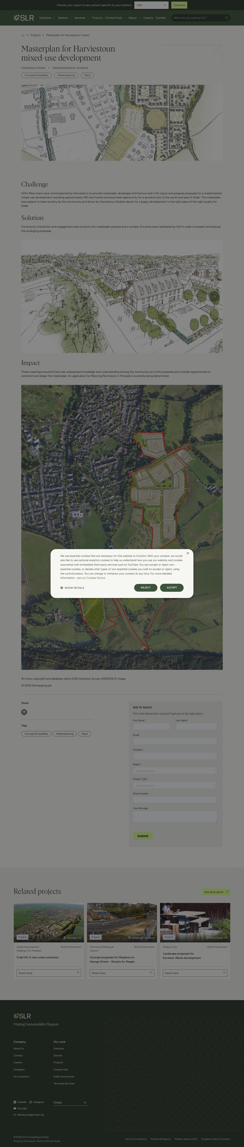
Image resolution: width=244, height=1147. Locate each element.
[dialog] (122, 573)
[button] (72, 588)
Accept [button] (172, 587)
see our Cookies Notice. (91, 577)
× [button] (187, 553)
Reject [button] (145, 587)
